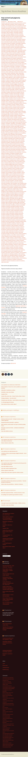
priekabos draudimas (11, 205)
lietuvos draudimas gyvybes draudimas (18, 157)
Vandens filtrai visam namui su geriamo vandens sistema (12, 472)
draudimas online (4, 101)
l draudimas (24, 152)
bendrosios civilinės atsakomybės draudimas (10, 54)
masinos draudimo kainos (12, 176)
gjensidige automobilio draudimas (8, 126)
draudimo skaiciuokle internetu (14, 119)
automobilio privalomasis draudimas (8, 43)
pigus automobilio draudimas (11, 202)
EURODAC (10, 683)
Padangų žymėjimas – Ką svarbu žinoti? (8, 398)
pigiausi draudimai (10, 192)
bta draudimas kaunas (13, 57)
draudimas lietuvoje (13, 97)
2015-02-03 (13, 363)
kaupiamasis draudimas (5, 142)
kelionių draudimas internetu (6, 148)
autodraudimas (15, 29)
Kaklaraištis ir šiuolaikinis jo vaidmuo (8, 390)
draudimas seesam (5, 103)
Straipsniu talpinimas (9, 636)
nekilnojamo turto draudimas (19, 186)
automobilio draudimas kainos (7, 37)
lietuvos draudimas (17, 156)
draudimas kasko (20, 96)
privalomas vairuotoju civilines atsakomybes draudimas (12, 218)
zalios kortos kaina (5, 262)
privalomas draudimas (5, 214)
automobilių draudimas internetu (7, 47)
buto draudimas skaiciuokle (9, 66)
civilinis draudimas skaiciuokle (19, 77)
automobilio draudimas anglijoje (7, 33)
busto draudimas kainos (12, 62)
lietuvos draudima (9, 156)
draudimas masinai (5, 99)
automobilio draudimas (18, 32)
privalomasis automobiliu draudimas (8, 222)
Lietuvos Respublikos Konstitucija (8, 734)
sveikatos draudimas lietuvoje (9, 240)
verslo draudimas (23, 258)
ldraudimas (17, 153)
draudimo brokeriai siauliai (14, 108)
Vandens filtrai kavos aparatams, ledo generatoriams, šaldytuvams (8, 583)
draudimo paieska (20, 115)
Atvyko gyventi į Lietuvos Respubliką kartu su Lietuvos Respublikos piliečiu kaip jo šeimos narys (8, 679)
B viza (5, 681)
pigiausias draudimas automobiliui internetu (9, 198)
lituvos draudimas (12, 171)
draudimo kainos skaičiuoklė (20, 111)
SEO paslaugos (6, 500)
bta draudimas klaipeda (5, 58)
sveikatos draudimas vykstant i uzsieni (13, 241)
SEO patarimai (7, 610)
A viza (3, 681)
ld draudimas (12, 153)
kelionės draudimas (5, 143)
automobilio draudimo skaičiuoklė (10, 42)
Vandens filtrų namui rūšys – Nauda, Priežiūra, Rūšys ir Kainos (13, 396)
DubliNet (9, 681)
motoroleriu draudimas (5, 183)
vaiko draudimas (23, 252)
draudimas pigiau (11, 101)
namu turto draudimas (12, 184)
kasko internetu (9, 141)
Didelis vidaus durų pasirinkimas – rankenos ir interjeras (12, 484)
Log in (4, 663)
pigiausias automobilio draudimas (7, 194)
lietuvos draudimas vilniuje (11, 167)
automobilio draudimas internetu (12, 35)
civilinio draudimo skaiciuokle (10, 74)
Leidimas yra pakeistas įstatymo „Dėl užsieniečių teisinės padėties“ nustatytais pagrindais (8, 725)
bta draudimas (8, 55)
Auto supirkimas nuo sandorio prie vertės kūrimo (10, 384)
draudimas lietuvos (21, 97)
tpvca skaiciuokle (20, 243)
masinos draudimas (17, 172)
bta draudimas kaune (22, 57)
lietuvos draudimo (16, 168)
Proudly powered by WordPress (7, 754)
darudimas (8, 81)
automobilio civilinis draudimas (7, 32)
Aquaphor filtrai (4, 394)
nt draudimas (3, 188)
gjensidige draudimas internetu (7, 127)
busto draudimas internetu (18, 61)
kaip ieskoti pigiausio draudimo (12, 133)
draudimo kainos (11, 111)
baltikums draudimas (21, 52)
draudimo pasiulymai (5, 116)
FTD (13, 688)
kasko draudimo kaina (17, 138)
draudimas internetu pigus (14, 95)
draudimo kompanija (5, 112)
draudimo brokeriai (5, 108)
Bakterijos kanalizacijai (6, 562)
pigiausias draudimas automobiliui (16, 196)
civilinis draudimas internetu (18, 76)
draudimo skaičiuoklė (18, 118)
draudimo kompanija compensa (16, 112)
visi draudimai (4, 259)
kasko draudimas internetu (12, 135)
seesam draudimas (5, 236)
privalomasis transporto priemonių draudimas (10, 229)
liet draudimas (8, 154)
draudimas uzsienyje (11, 104)
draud (16, 81)
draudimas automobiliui (5, 86)
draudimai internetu (15, 82)
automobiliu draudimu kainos (11, 51)
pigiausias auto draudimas (19, 192)
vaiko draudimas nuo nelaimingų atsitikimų (9, 254)
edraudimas (13, 123)
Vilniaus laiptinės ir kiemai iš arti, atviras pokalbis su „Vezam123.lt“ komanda (8, 518)
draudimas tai (4, 104)
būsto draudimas (9, 61)
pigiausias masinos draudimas (15, 201)
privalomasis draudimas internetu (12, 226)
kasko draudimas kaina (21, 135)
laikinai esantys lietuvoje (6, 715)
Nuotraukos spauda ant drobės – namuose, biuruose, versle (13, 492)
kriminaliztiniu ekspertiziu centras (8, 714)
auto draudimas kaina (10, 27)
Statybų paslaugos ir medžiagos (10, 410)
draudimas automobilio (5, 85)
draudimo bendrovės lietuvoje (19, 107)
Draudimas (11, 21)
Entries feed (5, 665)
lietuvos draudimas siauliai (11, 165)
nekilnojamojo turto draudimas (7, 187)
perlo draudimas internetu (18, 191)
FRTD (12, 688)
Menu (2, 6)
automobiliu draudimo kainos (11, 50)
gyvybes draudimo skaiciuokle (16, 130)
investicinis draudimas (13, 131)
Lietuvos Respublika (11, 733)
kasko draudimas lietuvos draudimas (18, 137)
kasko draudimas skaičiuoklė (6, 138)
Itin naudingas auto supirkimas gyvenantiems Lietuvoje (12, 494)
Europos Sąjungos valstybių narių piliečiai (9, 687)
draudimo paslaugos (14, 116)
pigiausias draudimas (5, 196)
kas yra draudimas (22, 133)
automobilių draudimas (19, 46)
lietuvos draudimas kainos (11, 160)
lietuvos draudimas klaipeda (6, 162)
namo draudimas (14, 183)
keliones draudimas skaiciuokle (14, 145)
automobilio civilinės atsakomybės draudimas (14, 31)
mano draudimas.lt (9, 172)
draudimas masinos (13, 99)
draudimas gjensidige (10, 89)
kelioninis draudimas (14, 146)
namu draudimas (4, 184)
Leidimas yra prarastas (6, 729)
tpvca (22, 241)
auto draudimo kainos (22, 28)
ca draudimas (17, 66)
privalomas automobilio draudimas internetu (14, 206)
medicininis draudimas (12, 179)
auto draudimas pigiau (19, 27)
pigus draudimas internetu (18, 203)
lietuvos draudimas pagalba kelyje (8, 164)
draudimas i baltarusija (19, 89)
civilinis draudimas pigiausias (7, 77)
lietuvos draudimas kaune (20, 161)
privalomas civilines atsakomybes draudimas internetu (12, 211)
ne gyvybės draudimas (21, 184)
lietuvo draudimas (15, 154)
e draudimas (7, 123)
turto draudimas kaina (16, 251)
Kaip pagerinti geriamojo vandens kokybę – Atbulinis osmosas (13, 503)
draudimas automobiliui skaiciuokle (17, 86)
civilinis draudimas (9, 76)
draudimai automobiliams (6, 82)
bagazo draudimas (5, 52)
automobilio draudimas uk (11, 39)
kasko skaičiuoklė (21, 141)
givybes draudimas (22, 124)
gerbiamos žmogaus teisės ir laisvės (8, 692)
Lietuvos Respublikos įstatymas (7, 736)
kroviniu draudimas (17, 152)
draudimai (23, 81)
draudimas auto (21, 84)
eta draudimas (18, 123)
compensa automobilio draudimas (12, 78)
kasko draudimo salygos (13, 139)
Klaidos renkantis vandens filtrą (7, 442)
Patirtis (14, 21)
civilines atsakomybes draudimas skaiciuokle (14, 71)
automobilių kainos (21, 51)
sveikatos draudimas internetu (12, 239)
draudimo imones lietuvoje (17, 110)
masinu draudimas (16, 177)
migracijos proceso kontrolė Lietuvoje (8, 744)
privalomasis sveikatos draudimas (17, 228)
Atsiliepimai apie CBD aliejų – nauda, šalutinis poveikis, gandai (13, 400)
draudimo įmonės (8, 110)
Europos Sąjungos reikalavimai (7, 685)
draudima (19, 81)
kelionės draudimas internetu (15, 143)
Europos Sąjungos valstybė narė (7, 688)
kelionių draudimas (22, 146)
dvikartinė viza (5, 683)
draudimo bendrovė (12, 105)
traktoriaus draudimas (8, 244)
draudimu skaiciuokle (17, 120)
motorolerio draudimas (18, 182)
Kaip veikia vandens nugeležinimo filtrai (9, 468)
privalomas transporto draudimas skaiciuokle (14, 217)
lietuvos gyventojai (5, 733)
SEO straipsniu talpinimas (9, 416)
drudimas (3, 123)
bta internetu (21, 59)
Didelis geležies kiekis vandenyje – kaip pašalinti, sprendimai (8, 578)
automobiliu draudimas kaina (20, 47)
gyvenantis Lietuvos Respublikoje (7, 695)
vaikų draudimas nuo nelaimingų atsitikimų (9, 255)
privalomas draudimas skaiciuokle (7, 215)
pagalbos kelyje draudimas (6, 190)
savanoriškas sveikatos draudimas (17, 235)
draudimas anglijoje (13, 84)
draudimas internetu (14, 90)
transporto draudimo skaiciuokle (11, 247)
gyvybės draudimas (18, 127)
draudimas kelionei (5, 97)
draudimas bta (4, 88)
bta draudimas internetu (16, 55)
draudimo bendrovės (8, 107)
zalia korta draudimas (20, 260)
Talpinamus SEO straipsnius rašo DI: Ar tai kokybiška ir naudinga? (8, 628)
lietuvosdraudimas (5, 171)
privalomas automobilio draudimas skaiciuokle (10, 207)
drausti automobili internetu (20, 122)
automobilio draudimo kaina (10, 40)
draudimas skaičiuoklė (13, 103)
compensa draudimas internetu (12, 80)
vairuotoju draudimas (15, 258)
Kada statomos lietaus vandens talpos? (9, 404)
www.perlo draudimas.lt (11, 260)
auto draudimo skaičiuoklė (6, 29)
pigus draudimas (9, 203)
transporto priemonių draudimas (11, 249)
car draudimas (23, 66)
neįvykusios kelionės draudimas (7, 186)
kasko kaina (15, 141)
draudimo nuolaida (13, 115)
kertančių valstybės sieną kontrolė (8, 711)
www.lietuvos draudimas (12, 259)
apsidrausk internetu (10, 23)
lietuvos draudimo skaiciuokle (16, 169)
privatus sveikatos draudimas (20, 233)
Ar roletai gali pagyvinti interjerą (7, 402)
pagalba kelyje (10, 188)
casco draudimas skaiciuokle (14, 67)
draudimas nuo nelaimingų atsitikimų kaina (18, 100)
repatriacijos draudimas (6, 235)
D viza (8, 683)
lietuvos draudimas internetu (7, 158)
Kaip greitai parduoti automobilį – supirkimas (10, 422)
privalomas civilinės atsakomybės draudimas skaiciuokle (12, 213)
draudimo (6, 105)
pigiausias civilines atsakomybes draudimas (14, 195)
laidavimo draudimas (5, 153)
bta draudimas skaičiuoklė (16, 58)
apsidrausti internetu (18, 23)
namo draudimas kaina (22, 183)
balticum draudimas (13, 52)
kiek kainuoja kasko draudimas (15, 150)
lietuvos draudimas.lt (8, 168)
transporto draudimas (10, 245)
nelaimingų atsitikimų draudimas (20, 187)
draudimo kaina (4, 111)
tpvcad (2, 244)
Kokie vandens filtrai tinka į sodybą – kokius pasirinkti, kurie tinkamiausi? (8, 599)
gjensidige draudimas (19, 126)
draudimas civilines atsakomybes (13, 88)
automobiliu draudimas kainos (7, 48)
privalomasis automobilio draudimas (8, 220)
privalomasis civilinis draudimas (12, 225)
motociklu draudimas (9, 182)
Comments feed (6, 667)
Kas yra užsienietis (5, 707)
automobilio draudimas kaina (19, 36)
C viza (7, 681)
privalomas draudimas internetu (16, 214)
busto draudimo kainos (10, 63)
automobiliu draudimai (10, 46)
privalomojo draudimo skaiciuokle (7, 233)
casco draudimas (4, 67)
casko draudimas (9, 69)
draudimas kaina (13, 96)
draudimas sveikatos (22, 103)
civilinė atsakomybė (17, 69)
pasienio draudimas (16, 190)
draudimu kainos (10, 120)
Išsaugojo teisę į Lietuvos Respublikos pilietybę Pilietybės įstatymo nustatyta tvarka (8, 705)
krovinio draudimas (9, 152)
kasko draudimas (11, 134)
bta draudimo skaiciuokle (13, 59)
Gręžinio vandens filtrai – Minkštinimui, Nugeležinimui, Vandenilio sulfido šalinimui (8, 588)
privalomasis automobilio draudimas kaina (18, 221)
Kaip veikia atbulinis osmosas (7, 431)
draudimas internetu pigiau (14, 93)
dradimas (12, 81)
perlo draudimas (10, 191)
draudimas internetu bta (11, 92)
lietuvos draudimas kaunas (9, 161)
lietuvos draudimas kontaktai (18, 162)
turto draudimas (21, 249)
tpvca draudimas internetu (11, 243)
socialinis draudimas (10, 237)
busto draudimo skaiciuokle (20, 63)
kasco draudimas (4, 134)
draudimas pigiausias (19, 101)
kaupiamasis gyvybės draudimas (17, 142)
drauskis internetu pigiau (10, 122)
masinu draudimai (9, 177)
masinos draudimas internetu (15, 173)
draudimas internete (5, 90)
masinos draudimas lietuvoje (14, 175)
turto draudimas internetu (6, 251)
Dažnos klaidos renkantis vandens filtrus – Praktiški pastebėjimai (8, 570)
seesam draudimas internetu (14, 236)
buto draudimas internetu (13, 65)
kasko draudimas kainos (6, 137)
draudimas (7, 84)
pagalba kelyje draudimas (18, 188)
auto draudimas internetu (11, 25)
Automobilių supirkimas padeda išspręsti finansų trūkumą (7, 643)
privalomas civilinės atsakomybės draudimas (14, 210)
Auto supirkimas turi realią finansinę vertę (9, 451)
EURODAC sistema (5, 684)
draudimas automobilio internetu (17, 85)
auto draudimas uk (14, 28)
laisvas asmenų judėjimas (6, 717)
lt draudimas (18, 171)
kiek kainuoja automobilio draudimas (17, 149)
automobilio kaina (21, 42)
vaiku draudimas (21, 254)
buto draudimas (4, 65)
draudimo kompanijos (14, 114)
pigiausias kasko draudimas (15, 199)
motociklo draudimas (10, 180)
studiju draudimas (17, 237)
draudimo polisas (9, 118)
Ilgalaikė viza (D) (5, 696)
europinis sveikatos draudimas (12, 124)
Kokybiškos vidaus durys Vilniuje (7, 392)
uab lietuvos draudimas (14, 252)
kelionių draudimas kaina (17, 148)
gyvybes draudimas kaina (15, 129)
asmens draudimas (18, 24)
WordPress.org (6, 669)
